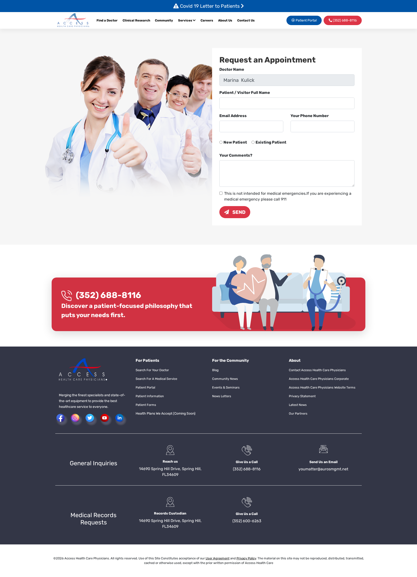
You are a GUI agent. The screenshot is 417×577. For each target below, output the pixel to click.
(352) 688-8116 (108, 295)
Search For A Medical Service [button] (156, 379)
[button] (73, 20)
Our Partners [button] (298, 413)
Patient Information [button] (150, 396)
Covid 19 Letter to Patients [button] (210, 6)
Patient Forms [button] (146, 405)
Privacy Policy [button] (246, 558)
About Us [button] (225, 20)
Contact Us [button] (246, 20)
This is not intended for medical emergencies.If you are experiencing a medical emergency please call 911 (287, 196)
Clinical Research (136, 20)
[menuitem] (208, 20)
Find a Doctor (107, 20)
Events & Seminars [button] (226, 387)
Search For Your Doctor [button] (152, 370)
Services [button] (185, 20)
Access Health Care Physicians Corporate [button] (319, 379)
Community (164, 20)
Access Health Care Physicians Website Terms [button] (322, 387)
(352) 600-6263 (246, 521)
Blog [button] (215, 370)
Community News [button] (225, 379)
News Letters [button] (221, 396)
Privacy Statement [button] (302, 396)
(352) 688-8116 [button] (344, 20)
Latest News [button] (298, 405)
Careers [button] (207, 20)
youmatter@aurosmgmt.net (323, 469)
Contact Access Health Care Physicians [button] (317, 370)
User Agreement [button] (217, 558)
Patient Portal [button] (306, 20)
